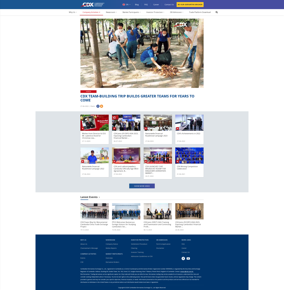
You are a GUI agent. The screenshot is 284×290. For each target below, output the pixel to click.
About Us (83, 244)
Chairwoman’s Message (89, 248)
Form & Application (163, 244)
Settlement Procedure (139, 244)
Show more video (142, 186)
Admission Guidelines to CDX (142, 256)
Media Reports (111, 248)
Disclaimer (160, 248)
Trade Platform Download (200, 12)
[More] (101, 106)
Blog (137, 4)
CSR (81, 262)
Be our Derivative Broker (190, 4)
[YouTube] (188, 258)
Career (156, 4)
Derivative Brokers (112, 262)
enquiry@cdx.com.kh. (186, 271)
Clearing (134, 248)
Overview (109, 258)
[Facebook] (98, 106)
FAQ (146, 4)
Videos (88, 92)
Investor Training (137, 252)
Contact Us (169, 4)
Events (82, 258)
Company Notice (112, 244)
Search (217, 12)
